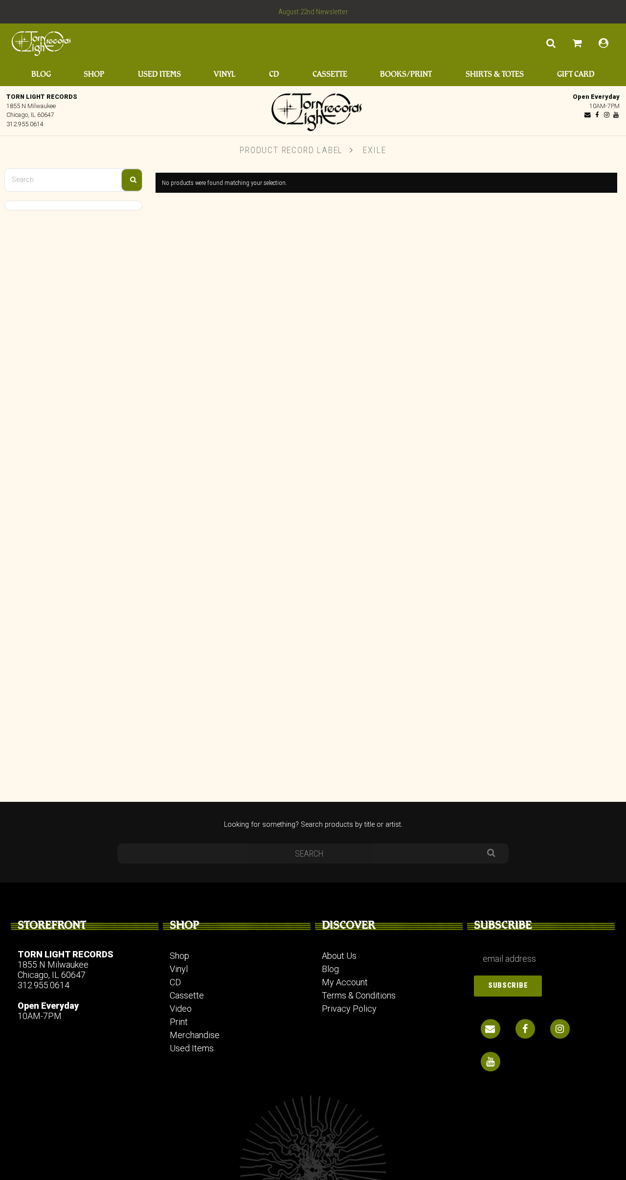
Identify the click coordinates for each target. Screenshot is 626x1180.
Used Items (159, 74)
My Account (345, 982)
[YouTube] (616, 114)
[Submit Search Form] (131, 180)
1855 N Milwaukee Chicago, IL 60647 (53, 969)
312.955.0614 (25, 124)
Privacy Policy (349, 1008)
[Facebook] (597, 114)
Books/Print (406, 74)
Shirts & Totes (495, 74)
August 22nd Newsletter (313, 11)
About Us (339, 956)
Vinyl (224, 74)
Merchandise (195, 1035)
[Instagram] (606, 114)
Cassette (330, 74)
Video (181, 1008)
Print (179, 1022)
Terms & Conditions (359, 995)
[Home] (313, 109)
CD (274, 74)
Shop (94, 74)
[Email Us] (588, 114)
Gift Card (576, 74)
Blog (41, 74)
